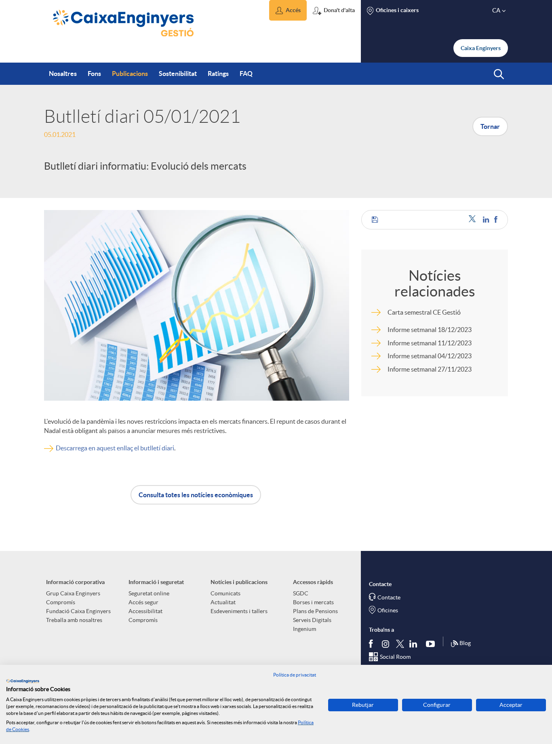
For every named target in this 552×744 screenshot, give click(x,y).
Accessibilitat (145, 611)
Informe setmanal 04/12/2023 (430, 355)
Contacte (388, 597)
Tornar (490, 126)
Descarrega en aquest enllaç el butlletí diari (115, 448)
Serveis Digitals (312, 620)
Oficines (387, 610)
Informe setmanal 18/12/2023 (430, 329)
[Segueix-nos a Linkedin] (415, 643)
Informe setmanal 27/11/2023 (430, 369)
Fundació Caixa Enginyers (78, 611)
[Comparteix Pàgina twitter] (474, 219)
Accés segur (143, 602)
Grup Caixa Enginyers (73, 593)
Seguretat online (149, 593)
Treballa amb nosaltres (74, 620)
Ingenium (304, 629)
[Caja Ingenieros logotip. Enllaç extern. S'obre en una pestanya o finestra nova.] (22, 681)
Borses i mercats (313, 602)
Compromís (60, 602)
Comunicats (225, 593)
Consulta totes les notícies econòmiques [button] (196, 494)
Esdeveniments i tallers (239, 611)
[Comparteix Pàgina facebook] (495, 219)
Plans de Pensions (315, 611)
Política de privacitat (294, 674)
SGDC (300, 593)
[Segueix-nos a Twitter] (400, 643)
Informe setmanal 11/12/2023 (430, 343)
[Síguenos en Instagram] (386, 643)
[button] (288, 10)
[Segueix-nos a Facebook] (372, 643)
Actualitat (223, 602)
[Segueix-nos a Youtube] (432, 643)
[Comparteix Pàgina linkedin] (486, 219)
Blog (465, 643)
